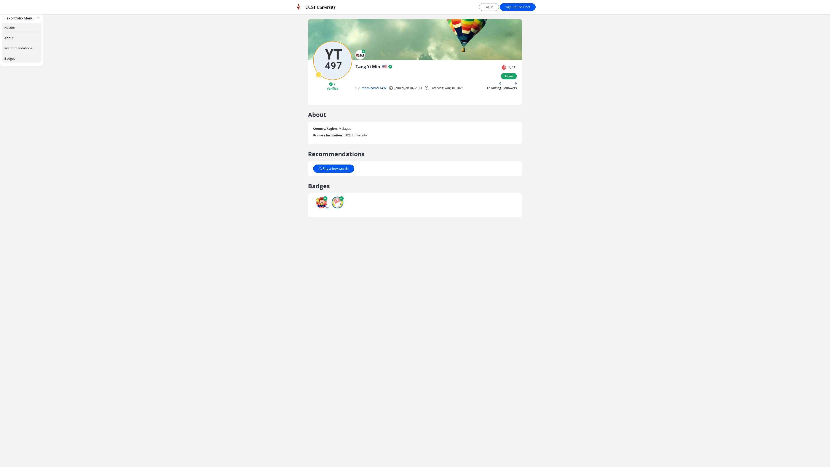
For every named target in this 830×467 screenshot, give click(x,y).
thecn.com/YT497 (374, 88)
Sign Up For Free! (517, 7)
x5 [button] (327, 208)
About (8, 38)
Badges (9, 58)
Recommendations (18, 48)
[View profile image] (332, 60)
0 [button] (500, 83)
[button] (360, 55)
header (9, 27)
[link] (329, 7)
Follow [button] (509, 76)
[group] (21, 240)
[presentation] (318, 74)
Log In (489, 7)
